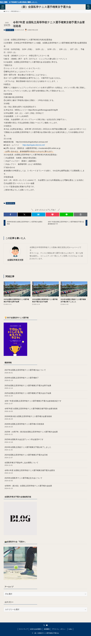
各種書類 (47, 629)
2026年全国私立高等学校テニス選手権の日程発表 (24, 425)
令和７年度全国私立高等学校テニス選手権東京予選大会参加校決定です (33, 402)
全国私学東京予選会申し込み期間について (21, 464)
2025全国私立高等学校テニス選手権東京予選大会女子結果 (28, 394)
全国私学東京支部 (15, 260)
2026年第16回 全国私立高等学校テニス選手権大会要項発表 (28, 417)
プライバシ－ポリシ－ (59, 629)
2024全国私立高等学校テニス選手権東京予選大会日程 (26, 456)
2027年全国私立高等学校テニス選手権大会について (25, 371)
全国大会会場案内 (36, 629)
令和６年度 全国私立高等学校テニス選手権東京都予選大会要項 (30, 471)
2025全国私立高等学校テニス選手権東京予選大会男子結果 (28, 387)
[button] (10, 214)
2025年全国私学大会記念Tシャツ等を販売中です (24, 440)
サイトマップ (23, 629)
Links (70, 629)
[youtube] (47, 625)
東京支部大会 (10, 30)
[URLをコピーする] (80, 214)
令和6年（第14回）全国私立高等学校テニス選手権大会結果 (28, 487)
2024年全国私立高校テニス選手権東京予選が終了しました (28, 448)
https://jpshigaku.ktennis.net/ (34, 145)
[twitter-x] (44, 625)
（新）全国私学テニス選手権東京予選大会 (45, 7)
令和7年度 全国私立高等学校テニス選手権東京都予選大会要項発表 (31, 410)
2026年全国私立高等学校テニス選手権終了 (22, 379)
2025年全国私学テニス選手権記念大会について (23, 479)
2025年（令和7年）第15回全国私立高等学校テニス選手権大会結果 (31, 433)
